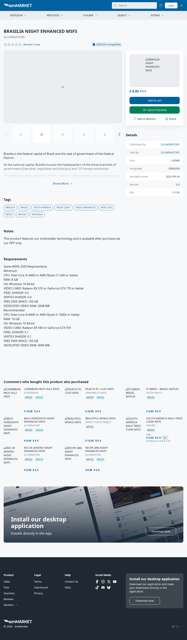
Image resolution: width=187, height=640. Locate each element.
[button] (31, 44)
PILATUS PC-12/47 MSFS (99, 389)
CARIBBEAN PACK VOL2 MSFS (42, 389)
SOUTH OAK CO (154, 392)
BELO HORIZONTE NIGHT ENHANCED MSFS (39, 420)
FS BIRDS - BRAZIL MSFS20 (162, 389)
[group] (63, 86)
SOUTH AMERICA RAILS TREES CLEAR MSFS (164, 420)
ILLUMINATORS (14, 37)
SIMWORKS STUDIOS (96, 392)
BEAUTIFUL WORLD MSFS (100, 418)
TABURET (151, 425)
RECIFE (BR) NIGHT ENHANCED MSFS (96, 449)
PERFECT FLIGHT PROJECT (98, 422)
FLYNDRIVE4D (31, 392)
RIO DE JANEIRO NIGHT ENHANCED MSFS (38, 449)
